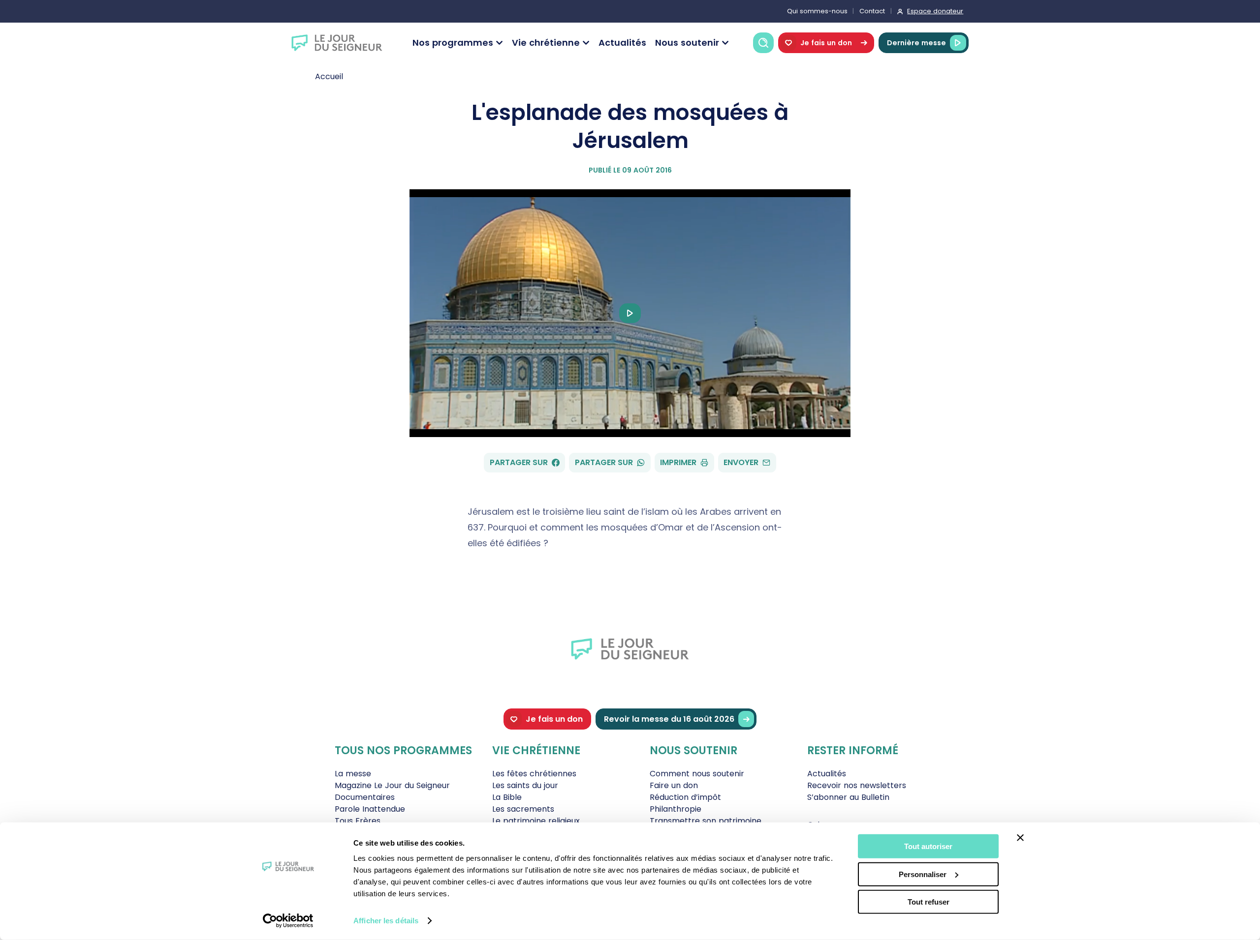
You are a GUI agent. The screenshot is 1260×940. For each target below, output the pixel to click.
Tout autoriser (928, 846)
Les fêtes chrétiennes (534, 773)
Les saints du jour (525, 785)
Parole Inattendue (370, 809)
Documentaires (365, 797)
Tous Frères (357, 820)
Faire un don (674, 785)
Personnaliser (922, 874)
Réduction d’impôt (685, 797)
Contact (872, 11)
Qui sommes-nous (817, 11)
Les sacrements (523, 809)
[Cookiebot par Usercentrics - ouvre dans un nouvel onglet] (288, 920)
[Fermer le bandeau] (1020, 837)
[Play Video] (630, 313)
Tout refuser (928, 902)
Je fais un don (826, 43)
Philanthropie (675, 809)
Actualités (622, 42)
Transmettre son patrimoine (705, 820)
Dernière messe (916, 43)
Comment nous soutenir (697, 773)
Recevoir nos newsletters (856, 785)
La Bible (507, 797)
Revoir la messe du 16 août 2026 (669, 719)
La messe (353, 773)
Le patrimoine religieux (536, 820)
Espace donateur (935, 11)
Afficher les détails (385, 920)
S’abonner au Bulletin (848, 797)
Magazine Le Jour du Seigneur (392, 785)
